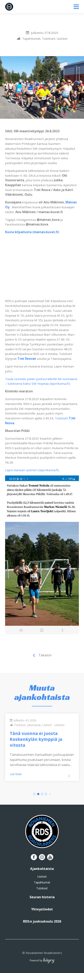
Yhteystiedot (42, 909)
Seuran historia (42, 897)
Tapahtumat (42, 882)
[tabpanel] (42, 747)
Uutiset (42, 876)
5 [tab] (50, 794)
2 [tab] (38, 794)
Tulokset (42, 888)
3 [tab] (42, 794)
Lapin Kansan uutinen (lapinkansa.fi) (32, 470)
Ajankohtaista (42, 868)
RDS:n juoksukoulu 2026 (42, 921)
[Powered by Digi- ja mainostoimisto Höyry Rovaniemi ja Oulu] (42, 959)
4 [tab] (46, 794)
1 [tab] (34, 794)
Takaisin (45, 655)
